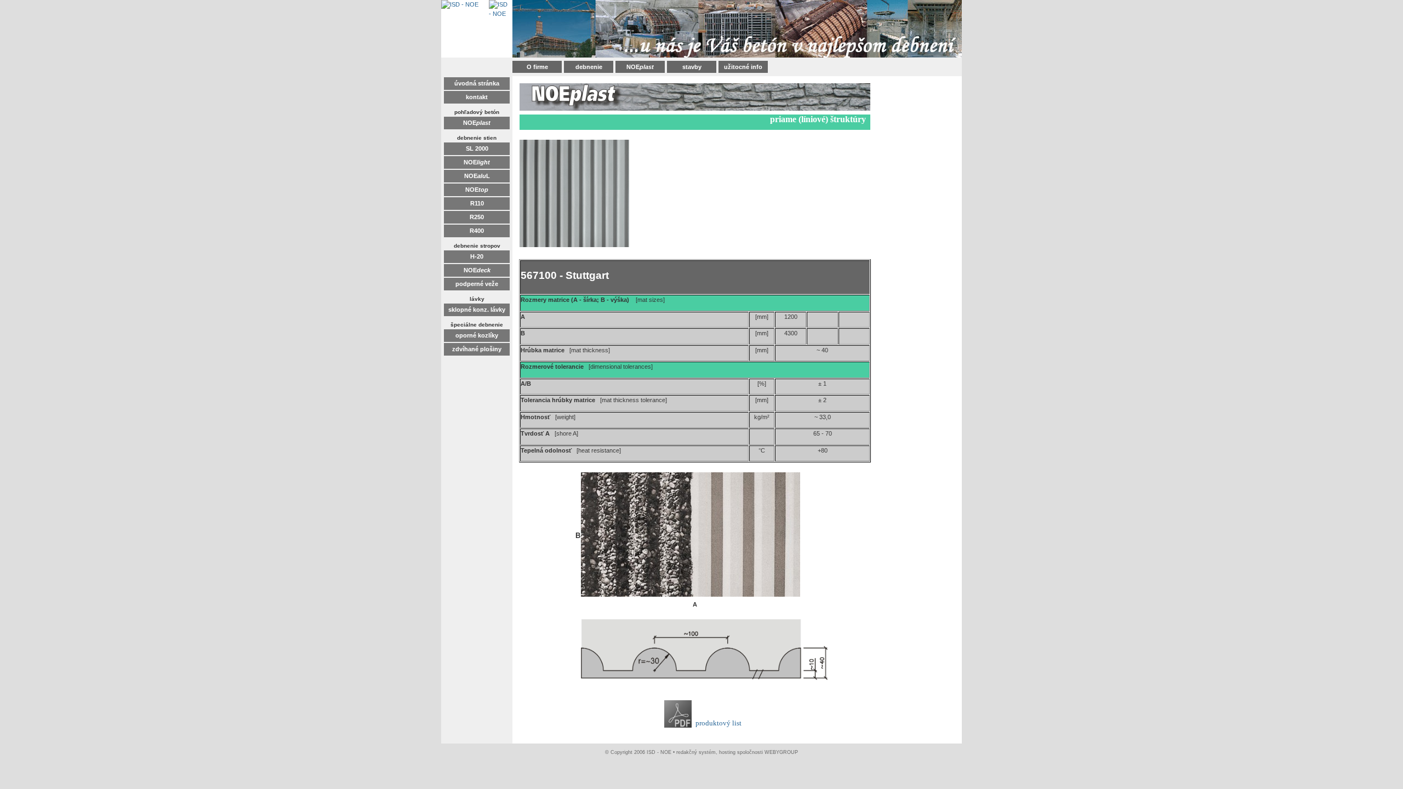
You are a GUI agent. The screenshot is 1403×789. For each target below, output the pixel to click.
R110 (477, 203)
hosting (727, 752)
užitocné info (743, 67)
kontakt (477, 97)
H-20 (476, 256)
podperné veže (476, 284)
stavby (692, 67)
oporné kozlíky (476, 335)
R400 (477, 230)
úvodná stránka (476, 83)
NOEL (477, 176)
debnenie (588, 67)
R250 (477, 217)
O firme (537, 67)
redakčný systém (696, 752)
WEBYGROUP (781, 752)
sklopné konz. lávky (476, 309)
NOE (640, 67)
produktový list (718, 723)
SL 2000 (477, 148)
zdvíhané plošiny (476, 349)
